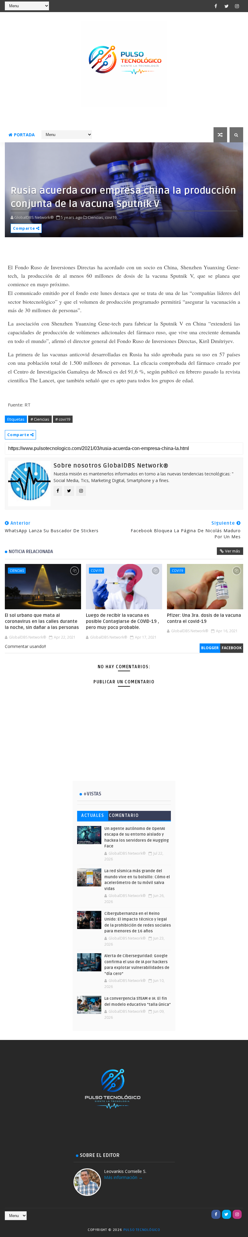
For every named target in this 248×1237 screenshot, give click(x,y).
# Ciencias (40, 419)
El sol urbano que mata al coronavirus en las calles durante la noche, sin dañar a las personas (42, 621)
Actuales (92, 815)
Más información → (123, 1177)
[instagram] (237, 6)
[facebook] (215, 6)
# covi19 (62, 419)
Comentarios (124, 817)
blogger (210, 647)
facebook (232, 647)
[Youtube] (205, 1214)
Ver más (232, 551)
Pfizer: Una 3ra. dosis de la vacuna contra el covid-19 (204, 618)
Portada (24, 135)
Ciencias (17, 570)
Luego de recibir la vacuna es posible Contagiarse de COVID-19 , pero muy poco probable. (122, 621)
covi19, (111, 217)
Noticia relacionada (31, 551)
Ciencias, (96, 217)
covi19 (96, 570)
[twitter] (226, 6)
